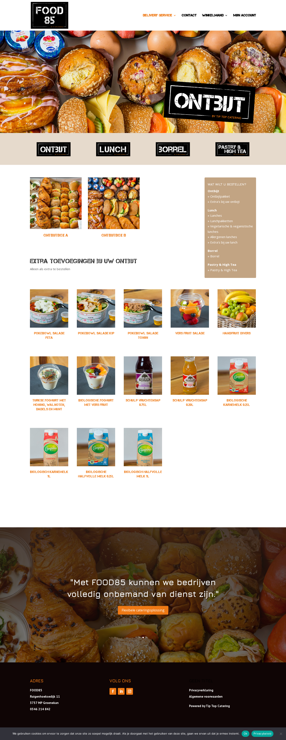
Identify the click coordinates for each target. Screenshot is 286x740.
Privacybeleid (262, 733)
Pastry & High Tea (223, 270)
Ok (245, 733)
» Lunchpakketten (220, 221)
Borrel (214, 256)
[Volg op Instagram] (129, 691)
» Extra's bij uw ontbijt (224, 201)
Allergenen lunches (223, 237)
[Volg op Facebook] (113, 691)
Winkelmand (213, 15)
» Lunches (215, 215)
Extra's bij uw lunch (223, 242)
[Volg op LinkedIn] (121, 691)
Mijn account (244, 15)
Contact (189, 15)
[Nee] (281, 734)
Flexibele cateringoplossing (143, 610)
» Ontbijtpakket (219, 196)
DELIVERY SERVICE (157, 15)
